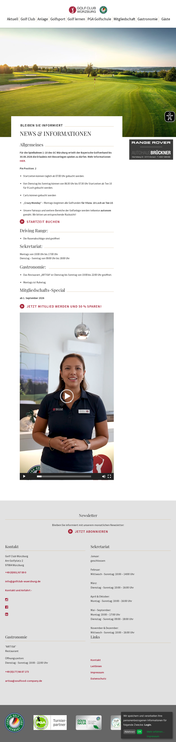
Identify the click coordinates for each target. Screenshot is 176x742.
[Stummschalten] (104, 476)
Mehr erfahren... (156, 731)
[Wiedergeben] (24, 476)
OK (139, 731)
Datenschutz (98, 678)
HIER (22, 160)
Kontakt (96, 660)
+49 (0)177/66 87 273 (17, 671)
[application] (67, 396)
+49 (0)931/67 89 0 (15, 572)
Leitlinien (96, 666)
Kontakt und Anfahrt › (18, 590)
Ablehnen (129, 731)
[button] (67, 396)
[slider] (64, 476)
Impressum (97, 672)
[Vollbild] (109, 476)
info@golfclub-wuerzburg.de (22, 581)
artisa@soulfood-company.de (23, 680)
